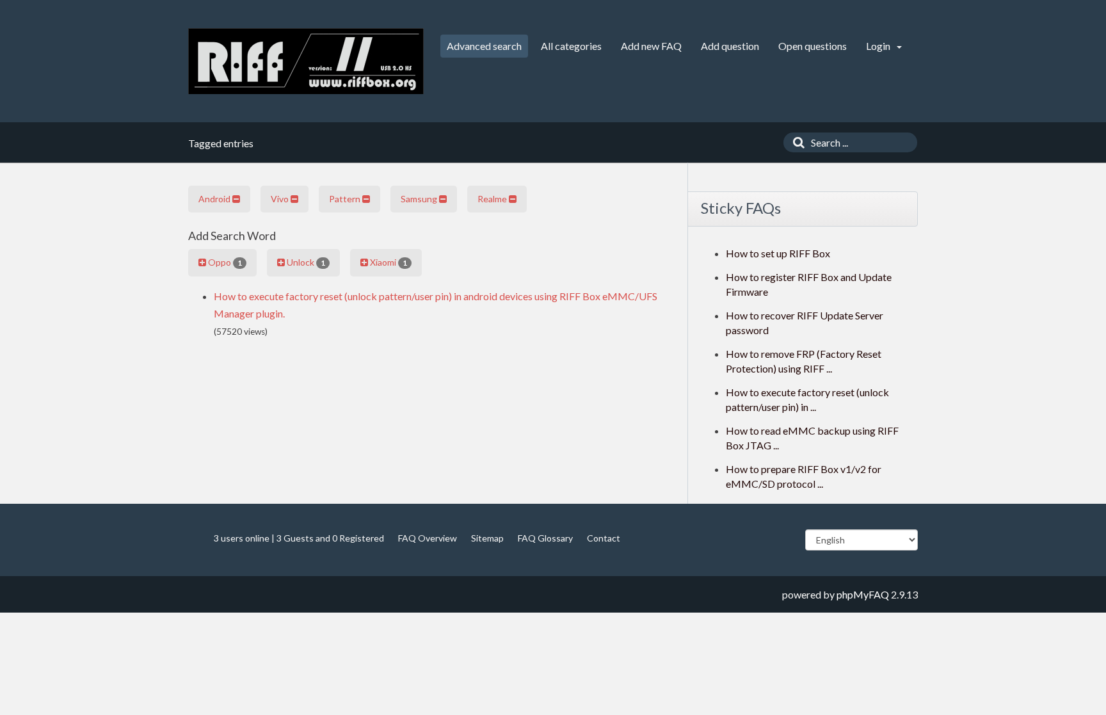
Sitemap (487, 538)
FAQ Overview (427, 538)
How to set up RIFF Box (778, 253)
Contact (603, 538)
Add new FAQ (651, 46)
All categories (571, 46)
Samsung (420, 198)
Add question (730, 46)
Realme (493, 198)
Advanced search (484, 46)
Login (879, 46)
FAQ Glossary (545, 538)
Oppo (224, 262)
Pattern (345, 198)
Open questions (812, 46)
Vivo (281, 198)
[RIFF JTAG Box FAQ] (306, 61)
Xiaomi (387, 262)
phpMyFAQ (863, 594)
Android (215, 198)
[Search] (795, 142)
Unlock (305, 262)
